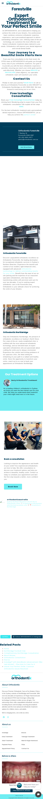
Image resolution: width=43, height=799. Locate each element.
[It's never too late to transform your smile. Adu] (21, 621)
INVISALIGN (10, 72)
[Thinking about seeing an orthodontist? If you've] (21, 597)
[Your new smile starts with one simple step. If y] (21, 572)
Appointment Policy (8, 748)
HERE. (21, 107)
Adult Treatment (7, 740)
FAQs (23, 744)
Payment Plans (7, 744)
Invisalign (5, 732)
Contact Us (25, 748)
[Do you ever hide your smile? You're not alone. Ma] (21, 547)
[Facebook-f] (4, 717)
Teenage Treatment (28, 736)
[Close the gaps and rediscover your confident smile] (21, 522)
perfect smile (29, 115)
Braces (24, 732)
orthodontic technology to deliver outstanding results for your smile (20, 271)
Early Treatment (7, 736)
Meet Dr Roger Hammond (30, 740)
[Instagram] (8, 717)
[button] (2, 3)
